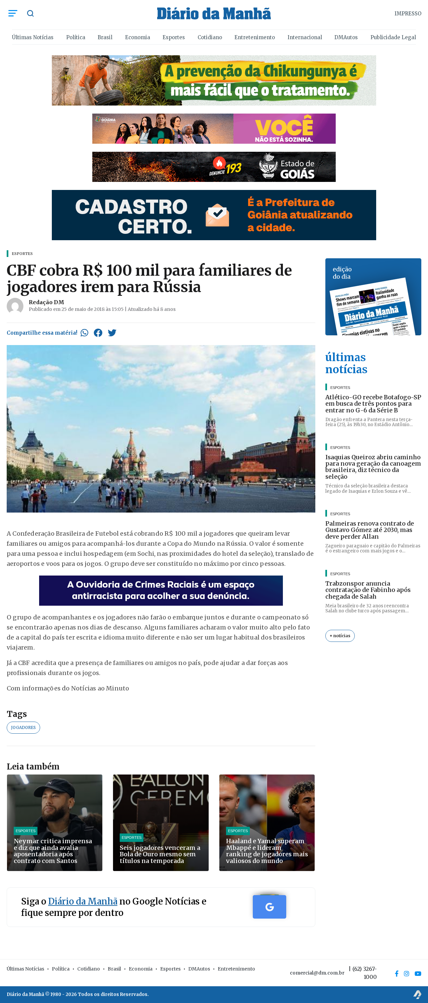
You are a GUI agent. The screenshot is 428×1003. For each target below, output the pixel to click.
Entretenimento (254, 37)
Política (75, 37)
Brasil (105, 37)
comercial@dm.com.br (317, 973)
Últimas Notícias (33, 37)
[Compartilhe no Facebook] (98, 332)
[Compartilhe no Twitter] (112, 332)
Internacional (305, 37)
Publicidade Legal (393, 37)
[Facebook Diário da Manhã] (397, 974)
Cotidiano (210, 37)
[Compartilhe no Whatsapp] (84, 332)
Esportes (174, 37)
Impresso (408, 13)
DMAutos (346, 37)
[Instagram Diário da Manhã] (406, 974)
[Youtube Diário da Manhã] (418, 974)
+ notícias (340, 635)
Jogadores (23, 727)
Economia (137, 37)
